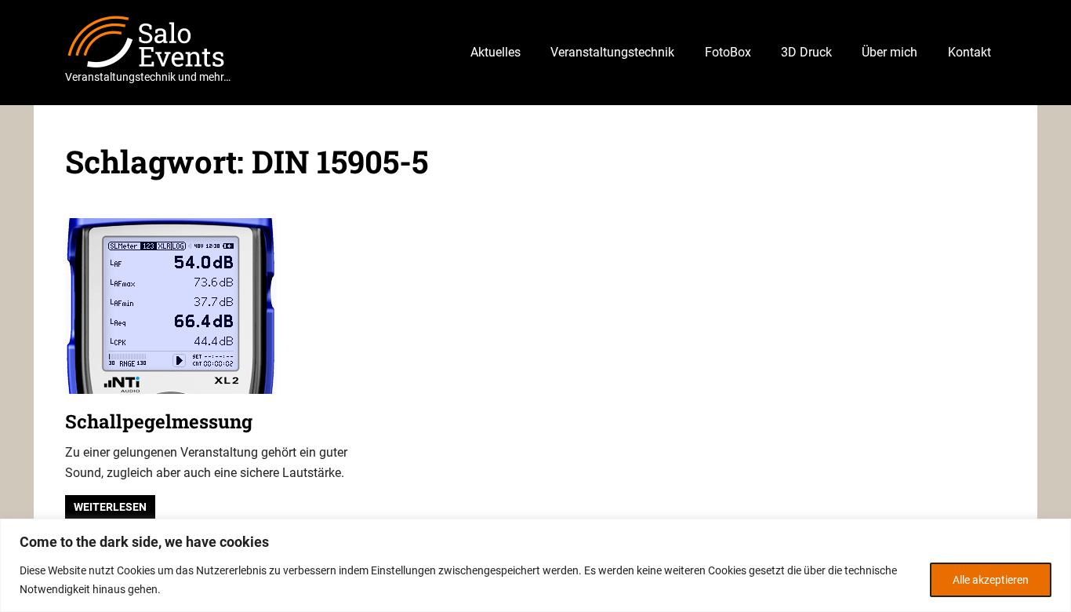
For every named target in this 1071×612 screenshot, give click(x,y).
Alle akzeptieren (991, 580)
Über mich (889, 52)
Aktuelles (495, 52)
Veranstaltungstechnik (612, 52)
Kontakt (969, 52)
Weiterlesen (110, 507)
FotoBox (728, 52)
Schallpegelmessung (158, 421)
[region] (535, 565)
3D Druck (806, 52)
